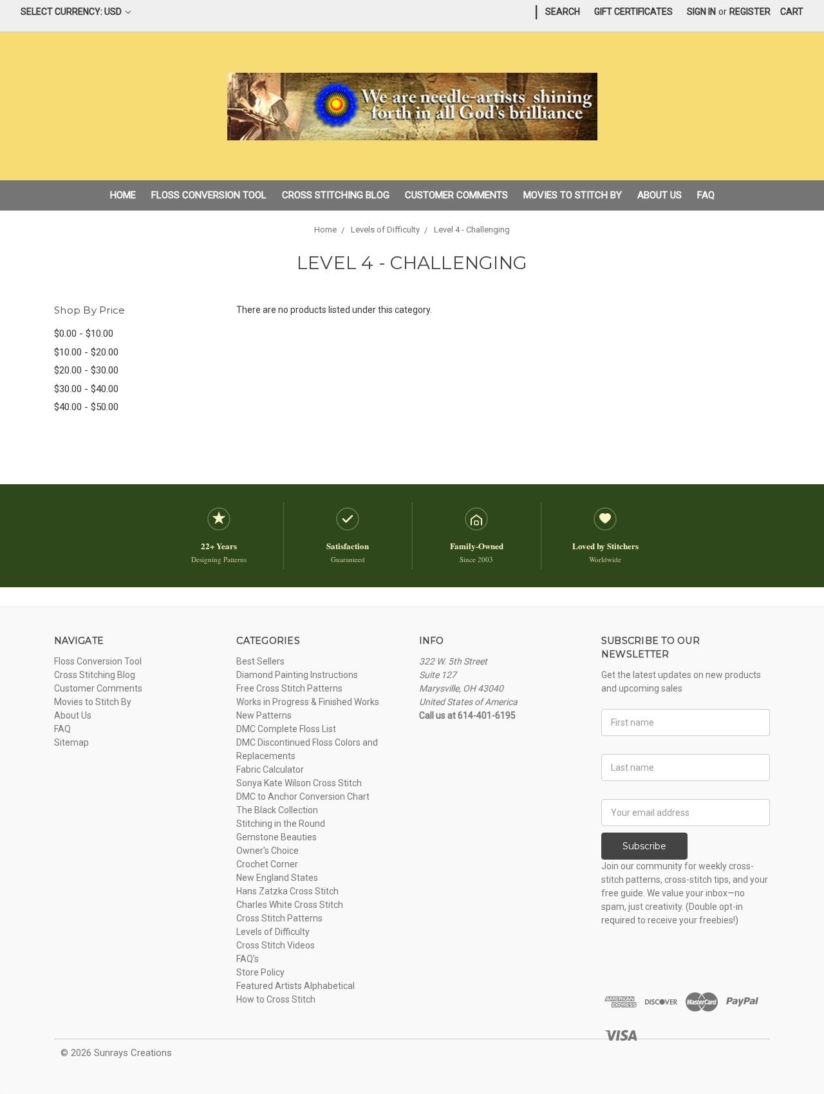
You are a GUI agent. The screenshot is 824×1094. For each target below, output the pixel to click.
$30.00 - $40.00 (86, 389)
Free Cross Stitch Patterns (289, 688)
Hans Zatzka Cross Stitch (287, 891)
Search (562, 11)
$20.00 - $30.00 (86, 370)
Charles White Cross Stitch (289, 905)
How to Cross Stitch (275, 999)
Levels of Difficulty (273, 932)
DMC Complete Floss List (286, 729)
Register (750, 11)
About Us (659, 195)
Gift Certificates (633, 11)
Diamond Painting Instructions (297, 675)
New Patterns (264, 715)
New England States (277, 877)
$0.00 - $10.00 (83, 333)
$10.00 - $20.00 (86, 352)
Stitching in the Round (280, 823)
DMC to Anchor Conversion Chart (303, 796)
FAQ (706, 195)
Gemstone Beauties (276, 837)
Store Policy (260, 972)
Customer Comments (456, 195)
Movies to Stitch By (572, 195)
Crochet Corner (267, 864)
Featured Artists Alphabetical (295, 986)
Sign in (701, 11)
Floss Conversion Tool (209, 195)
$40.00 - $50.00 (86, 407)
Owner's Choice (267, 850)
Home (123, 195)
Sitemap (71, 742)
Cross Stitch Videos (275, 945)
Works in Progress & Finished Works (307, 702)
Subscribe (644, 846)
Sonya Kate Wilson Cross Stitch (299, 783)
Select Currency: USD (72, 11)
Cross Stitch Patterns (279, 918)
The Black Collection (277, 810)
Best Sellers (260, 661)
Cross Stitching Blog (335, 195)
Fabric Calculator (270, 769)
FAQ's (247, 959)
